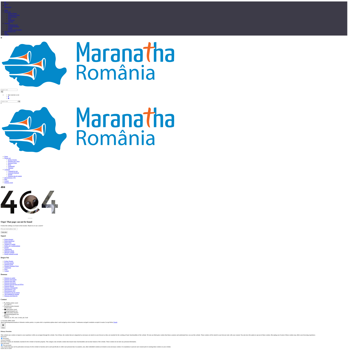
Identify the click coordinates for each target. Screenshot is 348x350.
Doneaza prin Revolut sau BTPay (14, 284)
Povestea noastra (9, 263)
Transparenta (8, 249)
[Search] (2, 92)
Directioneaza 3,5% (10, 31)
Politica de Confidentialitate (12, 246)
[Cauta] (19, 101)
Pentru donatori (8, 239)
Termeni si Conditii (9, 244)
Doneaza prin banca (10, 283)
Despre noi (7, 12)
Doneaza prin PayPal (10, 279)
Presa (9, 18)
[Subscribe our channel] (8, 98)
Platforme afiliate (9, 251)
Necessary (6, 338)
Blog (5, 33)
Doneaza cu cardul (9, 278)
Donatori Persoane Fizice (11, 266)
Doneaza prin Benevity (11, 296)
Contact (6, 34)
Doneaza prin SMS (9, 281)
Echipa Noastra (12, 13)
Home (6, 10)
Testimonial (11, 20)
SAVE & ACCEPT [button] (6, 348)
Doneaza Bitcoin (9, 286)
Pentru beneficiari (9, 241)
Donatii (6, 247)
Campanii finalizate (13, 26)
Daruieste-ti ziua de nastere (12, 292)
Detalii (115, 322)
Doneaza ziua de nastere (15, 30)
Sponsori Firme (12, 17)
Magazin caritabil (9, 252)
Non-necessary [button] (5, 343)
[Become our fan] (8, 96)
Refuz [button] (111, 322)
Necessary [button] (4, 336)
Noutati (10, 28)
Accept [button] (107, 322)
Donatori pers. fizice (14, 15)
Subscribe (4, 232)
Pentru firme (7, 242)
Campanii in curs (13, 25)
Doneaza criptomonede (11, 288)
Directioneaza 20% (9, 291)
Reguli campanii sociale (11, 254)
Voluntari (10, 21)
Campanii (7, 23)
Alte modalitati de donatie (11, 294)
